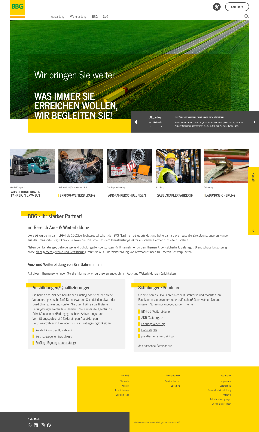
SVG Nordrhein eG (124, 235)
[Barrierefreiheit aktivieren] (217, 7)
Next (255, 122)
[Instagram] (43, 425)
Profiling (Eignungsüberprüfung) (56, 342)
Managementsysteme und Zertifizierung (61, 251)
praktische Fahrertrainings (157, 336)
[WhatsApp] (29, 425)
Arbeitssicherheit (168, 247)
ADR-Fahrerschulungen (127, 195)
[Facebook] (49, 425)
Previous (136, 122)
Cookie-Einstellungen (221, 403)
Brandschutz (203, 247)
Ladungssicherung (220, 195)
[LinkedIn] (36, 425)
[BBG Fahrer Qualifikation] (17, 9)
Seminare (237, 6)
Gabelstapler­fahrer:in (175, 195)
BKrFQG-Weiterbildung (77, 195)
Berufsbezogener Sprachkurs (54, 336)
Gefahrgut (187, 247)
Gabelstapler (149, 330)
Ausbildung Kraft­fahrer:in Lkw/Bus (25, 193)
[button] (57, 16)
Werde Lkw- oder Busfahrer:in (54, 330)
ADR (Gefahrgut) (151, 317)
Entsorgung (219, 247)
